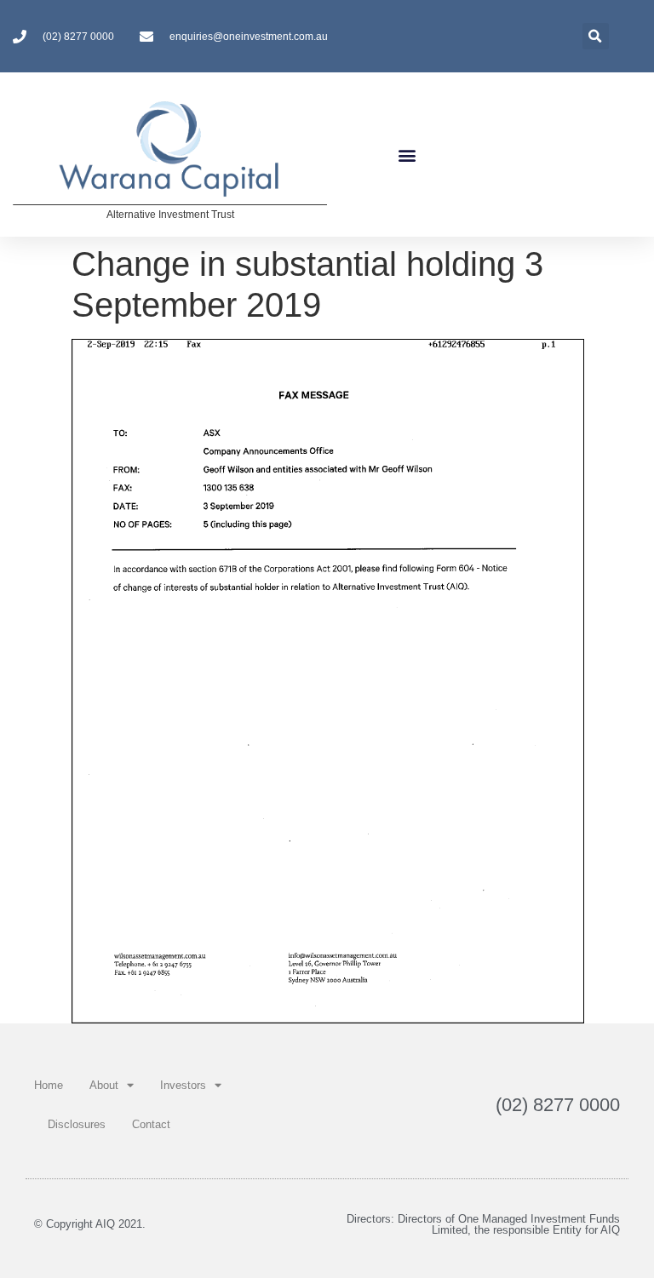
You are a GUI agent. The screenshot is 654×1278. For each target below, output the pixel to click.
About (103, 1085)
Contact (151, 1124)
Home (48, 1085)
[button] (407, 154)
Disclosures (77, 1124)
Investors (183, 1085)
